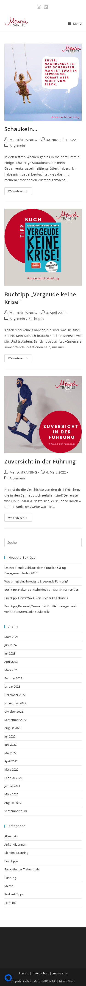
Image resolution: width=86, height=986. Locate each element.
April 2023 (11, 662)
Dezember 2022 (14, 695)
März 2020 (11, 794)
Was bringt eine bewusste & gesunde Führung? (36, 581)
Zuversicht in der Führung (40, 461)
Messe (8, 886)
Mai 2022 (10, 753)
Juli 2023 (9, 653)
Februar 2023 (13, 678)
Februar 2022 (13, 778)
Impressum (60, 973)
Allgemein (17, 145)
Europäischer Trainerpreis (21, 869)
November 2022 (15, 703)
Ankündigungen (15, 844)
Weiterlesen (20, 191)
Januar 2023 (12, 686)
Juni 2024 (10, 645)
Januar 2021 (12, 786)
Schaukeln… (21, 129)
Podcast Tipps (13, 894)
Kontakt (24, 973)
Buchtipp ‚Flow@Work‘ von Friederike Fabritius (36, 598)
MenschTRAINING (23, 139)
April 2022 (11, 761)
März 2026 (11, 637)
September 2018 (15, 811)
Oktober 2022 (13, 711)
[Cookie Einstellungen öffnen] (8, 980)
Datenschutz (41, 973)
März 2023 (11, 670)
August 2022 (12, 728)
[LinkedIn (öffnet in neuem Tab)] (45, 7)
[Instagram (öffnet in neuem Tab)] (39, 7)
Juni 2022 (10, 745)
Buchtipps (36, 318)
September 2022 (15, 720)
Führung (10, 878)
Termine (10, 903)
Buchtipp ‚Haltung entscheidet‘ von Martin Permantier (41, 589)
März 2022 (11, 769)
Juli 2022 (9, 736)
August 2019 (12, 803)
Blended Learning (16, 853)
